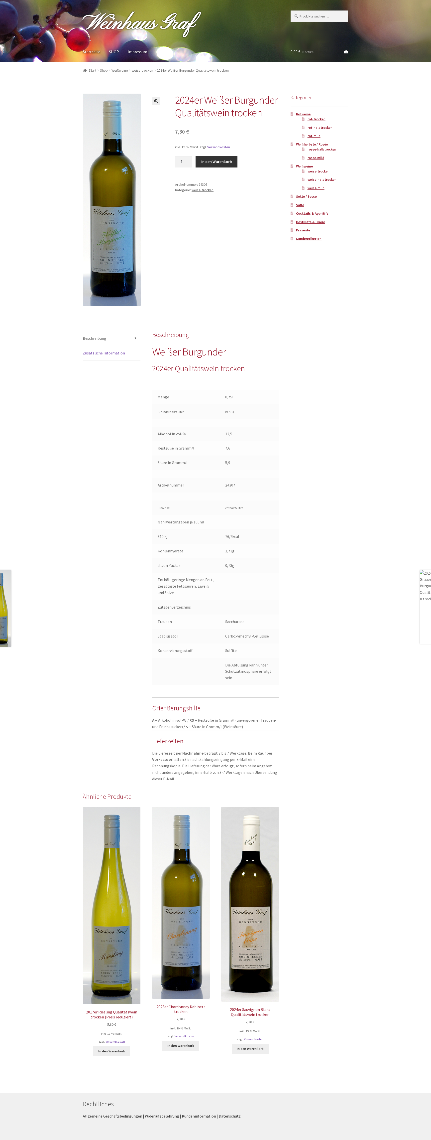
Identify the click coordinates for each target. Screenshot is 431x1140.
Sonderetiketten (309, 238)
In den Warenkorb (216, 161)
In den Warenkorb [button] (111, 1051)
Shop (104, 70)
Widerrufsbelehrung (162, 1116)
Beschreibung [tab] (94, 338)
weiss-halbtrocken (322, 179)
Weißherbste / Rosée (312, 144)
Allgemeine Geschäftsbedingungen (112, 1116)
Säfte (300, 205)
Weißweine (119, 70)
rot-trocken (316, 119)
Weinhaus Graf (138, 23)
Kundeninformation (199, 1116)
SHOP (114, 51)
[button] (156, 101)
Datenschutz (230, 1116)
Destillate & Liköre (310, 222)
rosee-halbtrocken (322, 149)
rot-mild (314, 136)
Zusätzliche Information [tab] (104, 352)
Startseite (91, 51)
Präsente (303, 230)
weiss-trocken (142, 70)
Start (92, 70)
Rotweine (303, 114)
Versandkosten (218, 147)
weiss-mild (316, 188)
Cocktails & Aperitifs (312, 213)
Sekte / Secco (306, 196)
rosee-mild (316, 158)
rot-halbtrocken (320, 127)
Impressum (137, 51)
